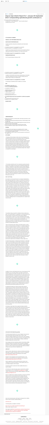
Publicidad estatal (41, 421)
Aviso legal (13, 421)
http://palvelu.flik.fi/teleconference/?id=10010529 (13, 359)
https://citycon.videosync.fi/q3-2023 (11, 354)
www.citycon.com (8, 401)
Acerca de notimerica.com (8, 421)
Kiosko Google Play (35, 421)
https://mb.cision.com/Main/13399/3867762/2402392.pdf (15, 405)
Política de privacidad (30, 421)
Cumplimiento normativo (19, 421)
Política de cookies (25, 421)
